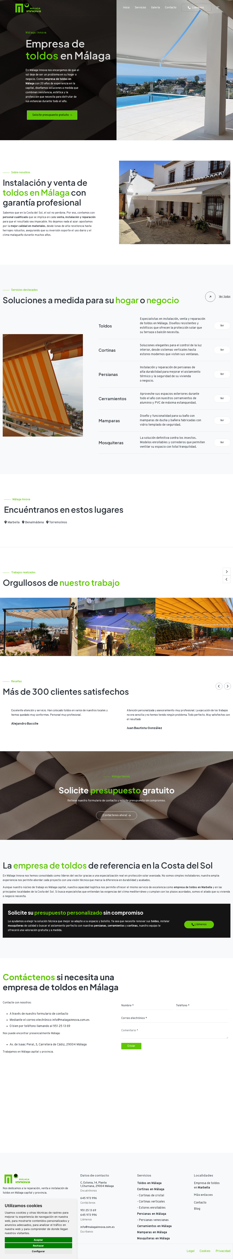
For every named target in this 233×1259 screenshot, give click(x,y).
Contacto (170, 7)
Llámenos (198, 7)
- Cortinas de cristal (150, 1196)
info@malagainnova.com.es (71, 1020)
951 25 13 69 (61, 1026)
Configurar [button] (38, 1251)
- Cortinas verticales (151, 1202)
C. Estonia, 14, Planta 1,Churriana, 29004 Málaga (97, 1184)
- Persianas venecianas (153, 1220)
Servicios (140, 7)
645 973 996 (88, 1198)
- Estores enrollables (151, 1208)
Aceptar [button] (38, 1239)
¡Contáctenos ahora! (114, 815)
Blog (197, 1209)
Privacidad (223, 1251)
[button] (226, 571)
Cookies (205, 1251)
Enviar (131, 1046)
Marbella (13, 522)
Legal (190, 1251)
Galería (155, 7)
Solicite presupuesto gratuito (50, 115)
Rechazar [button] (38, 1245)
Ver (222, 325)
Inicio (126, 7)
